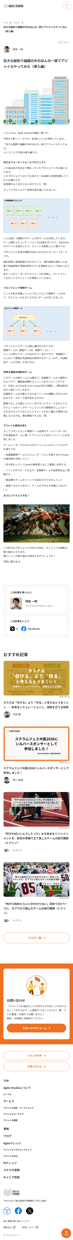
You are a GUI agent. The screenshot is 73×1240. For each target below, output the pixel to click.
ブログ (16, 22)
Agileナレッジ (12, 1143)
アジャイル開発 (10, 1120)
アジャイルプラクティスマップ (17, 1149)
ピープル (7, 1094)
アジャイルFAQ (10, 1155)
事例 (6, 1129)
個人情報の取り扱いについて (16, 1221)
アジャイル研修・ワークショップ (18, 1107)
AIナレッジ (10, 1163)
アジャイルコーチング (13, 1113)
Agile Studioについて (17, 1088)
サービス (8, 1101)
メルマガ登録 (11, 1170)
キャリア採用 (11, 1177)
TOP (5, 22)
